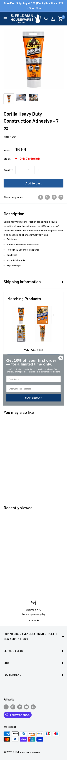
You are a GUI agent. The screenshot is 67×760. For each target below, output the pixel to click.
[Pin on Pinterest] (47, 197)
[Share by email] (60, 197)
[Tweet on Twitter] (54, 197)
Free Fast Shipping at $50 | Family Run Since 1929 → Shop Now (33, 6)
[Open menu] (5, 18)
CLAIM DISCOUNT (33, 397)
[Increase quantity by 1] (38, 170)
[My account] (53, 19)
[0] (60, 18)
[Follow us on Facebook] (6, 706)
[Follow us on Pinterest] (19, 706)
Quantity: (8, 169)
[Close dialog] (60, 357)
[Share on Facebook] (40, 197)
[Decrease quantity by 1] (19, 170)
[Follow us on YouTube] (26, 706)
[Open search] (46, 19)
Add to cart (33, 183)
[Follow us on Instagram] (12, 706)
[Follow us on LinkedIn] (33, 706)
